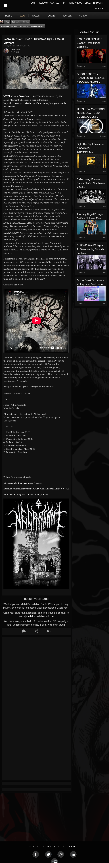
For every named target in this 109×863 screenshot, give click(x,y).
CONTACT (55, 2)
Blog (7, 22)
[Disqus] (36, 674)
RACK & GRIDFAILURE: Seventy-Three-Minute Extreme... (90, 42)
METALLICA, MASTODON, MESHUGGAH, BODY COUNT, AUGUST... (91, 112)
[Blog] (2, 31)
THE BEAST (15, 49)
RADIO (96, 2)
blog (22, 15)
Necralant (25, 96)
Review (26, 22)
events (51, 15)
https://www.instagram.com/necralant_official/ (25, 494)
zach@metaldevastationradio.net (36, 616)
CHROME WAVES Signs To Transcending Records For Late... (90, 249)
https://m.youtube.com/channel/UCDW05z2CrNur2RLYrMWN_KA (36, 488)
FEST (32, 2)
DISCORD (100, 8)
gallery (36, 15)
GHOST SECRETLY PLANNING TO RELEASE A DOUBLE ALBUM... (91, 77)
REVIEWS (43, 2)
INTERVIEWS (75, 2)
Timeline (8, 15)
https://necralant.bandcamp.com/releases (22, 482)
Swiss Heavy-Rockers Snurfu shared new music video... (91, 182)
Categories (16, 22)
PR (64, 2)
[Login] (101, 3)
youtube (67, 15)
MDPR (7, 96)
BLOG (88, 2)
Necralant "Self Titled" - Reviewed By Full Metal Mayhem (22, 26)
